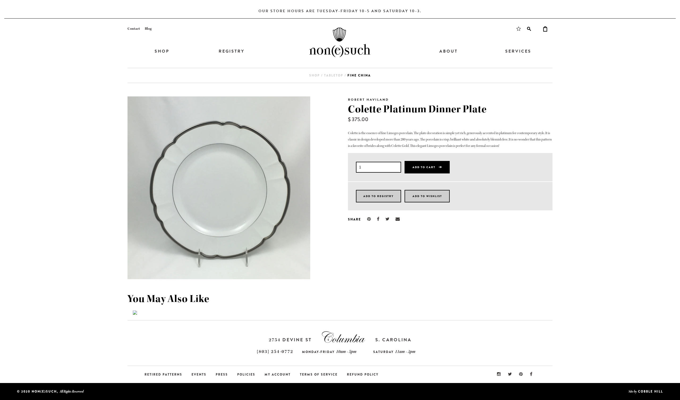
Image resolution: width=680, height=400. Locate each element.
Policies (246, 374)
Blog (148, 29)
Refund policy (363, 374)
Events (199, 374)
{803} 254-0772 (275, 351)
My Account (278, 374)
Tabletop (333, 75)
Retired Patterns (163, 374)
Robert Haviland (368, 99)
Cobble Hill (650, 391)
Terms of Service (319, 374)
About (448, 51)
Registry (231, 51)
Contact (134, 29)
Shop (162, 51)
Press (222, 374)
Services (518, 51)
